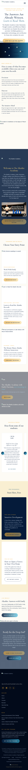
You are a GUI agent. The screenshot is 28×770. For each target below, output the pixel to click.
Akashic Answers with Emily (8, 724)
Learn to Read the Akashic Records (10, 721)
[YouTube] (6, 688)
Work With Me (5, 705)
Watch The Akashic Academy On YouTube (14, 221)
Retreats (4, 702)
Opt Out (24, 757)
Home (3, 695)
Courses (3, 700)
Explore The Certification (13, 322)
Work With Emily (14, 658)
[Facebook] (3, 688)
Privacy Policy (18, 757)
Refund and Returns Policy (14, 759)
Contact (4, 707)
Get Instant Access (13, 534)
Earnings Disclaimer (6, 757)
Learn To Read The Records (14, 653)
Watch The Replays (9, 615)
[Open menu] (24, 3)
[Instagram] (10, 688)
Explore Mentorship (11, 279)
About (3, 698)
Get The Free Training (10, 741)
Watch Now (7, 397)
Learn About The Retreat (12, 360)
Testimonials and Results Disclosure (14, 761)
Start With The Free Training (14, 40)
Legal (13, 757)
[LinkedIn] (13, 688)
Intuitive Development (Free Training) (10, 715)
